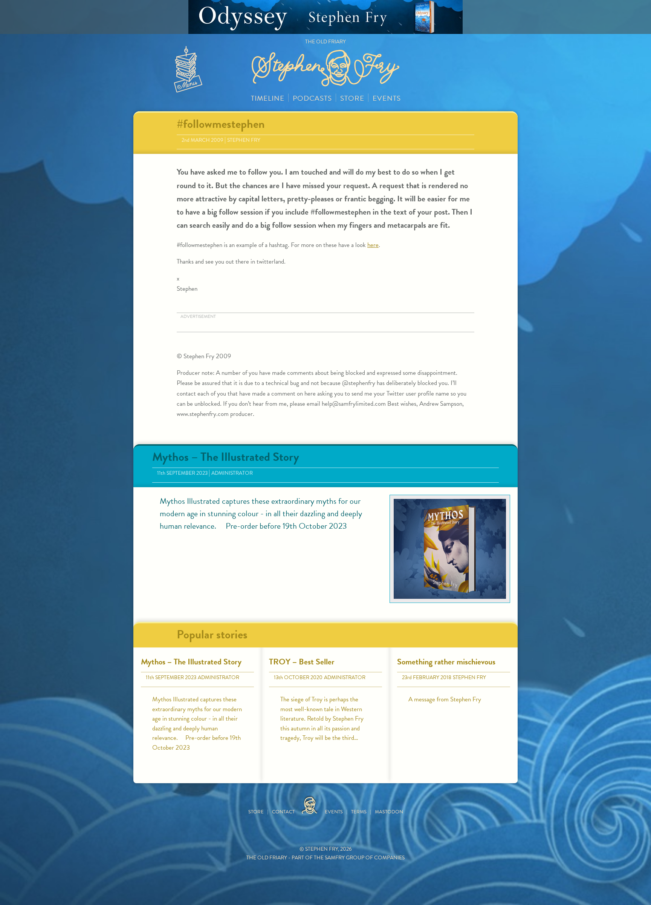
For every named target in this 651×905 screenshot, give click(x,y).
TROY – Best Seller (302, 661)
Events (387, 98)
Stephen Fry (243, 140)
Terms (359, 812)
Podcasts (312, 98)
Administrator (232, 473)
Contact (283, 812)
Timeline (267, 98)
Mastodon (389, 812)
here (373, 245)
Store (352, 98)
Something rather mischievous (446, 661)
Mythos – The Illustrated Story (225, 457)
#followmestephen (221, 124)
